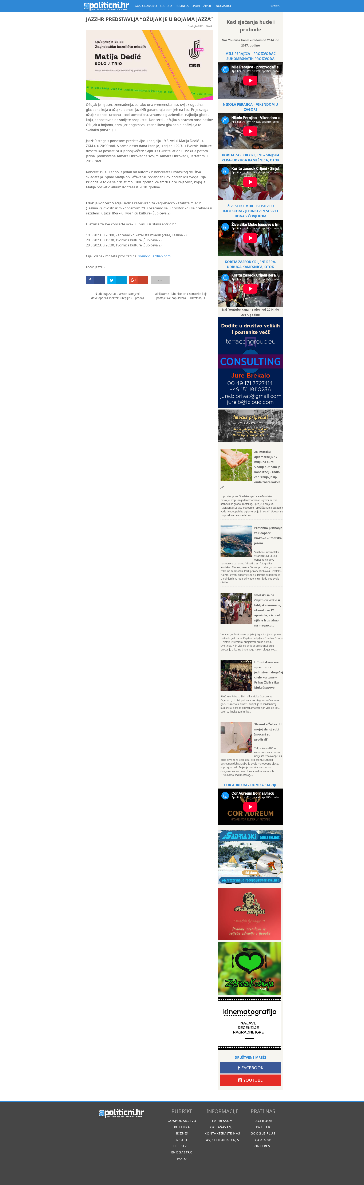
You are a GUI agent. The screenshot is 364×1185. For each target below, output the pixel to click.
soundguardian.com (154, 256)
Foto (182, 1158)
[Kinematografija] (249, 1023)
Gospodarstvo (182, 1121)
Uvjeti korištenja (222, 1139)
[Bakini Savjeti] (249, 914)
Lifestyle (182, 1146)
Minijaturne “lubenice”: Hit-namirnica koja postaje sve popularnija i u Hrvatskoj (180, 296)
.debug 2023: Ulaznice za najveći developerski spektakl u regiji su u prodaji (117, 296)
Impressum (222, 1121)
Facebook (252, 1068)
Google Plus (263, 1133)
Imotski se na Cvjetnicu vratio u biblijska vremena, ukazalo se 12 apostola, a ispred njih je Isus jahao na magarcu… (267, 610)
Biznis (182, 1133)
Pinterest (263, 1146)
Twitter (263, 1127)
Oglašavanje (222, 1127)
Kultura (182, 1127)
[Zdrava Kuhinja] (249, 968)
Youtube (253, 1080)
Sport (182, 1139)
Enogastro (182, 1152)
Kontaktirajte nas (222, 1133)
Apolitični (106, 6)
